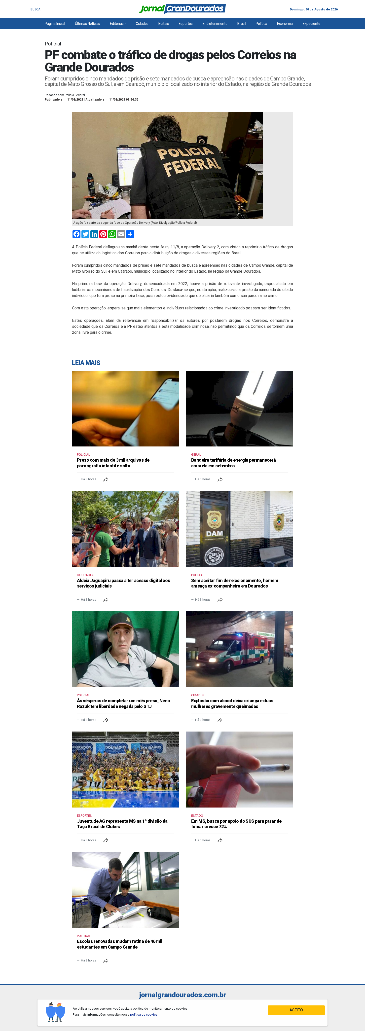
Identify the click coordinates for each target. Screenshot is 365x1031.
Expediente (311, 24)
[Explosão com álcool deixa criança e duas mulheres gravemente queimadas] (239, 649)
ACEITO (296, 1010)
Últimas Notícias (87, 24)
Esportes (186, 24)
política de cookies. (144, 1014)
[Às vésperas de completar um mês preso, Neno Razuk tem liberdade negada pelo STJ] (125, 649)
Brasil (241, 24)
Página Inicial (55, 24)
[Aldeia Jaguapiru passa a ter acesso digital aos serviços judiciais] (125, 529)
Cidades (142, 24)
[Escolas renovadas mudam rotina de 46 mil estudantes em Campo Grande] (125, 890)
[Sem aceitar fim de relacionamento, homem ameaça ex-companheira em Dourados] (239, 529)
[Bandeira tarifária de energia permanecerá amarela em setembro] (239, 409)
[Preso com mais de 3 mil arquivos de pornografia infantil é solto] (125, 409)
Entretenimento (215, 24)
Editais (163, 24)
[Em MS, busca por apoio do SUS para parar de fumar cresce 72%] (239, 770)
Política (261, 24)
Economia (285, 24)
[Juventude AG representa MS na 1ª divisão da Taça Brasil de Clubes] (125, 770)
